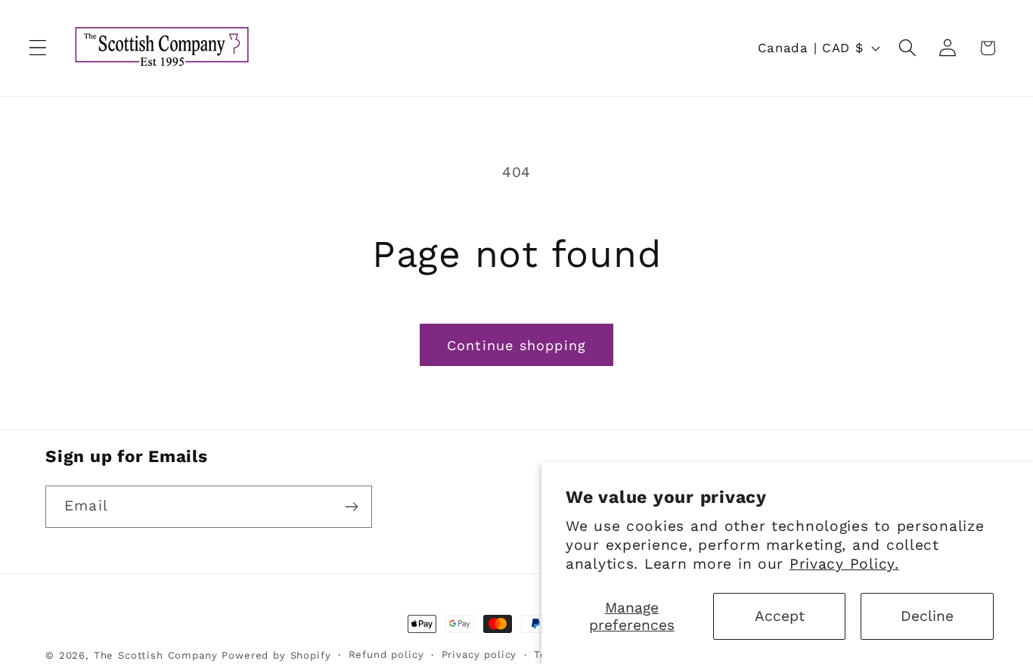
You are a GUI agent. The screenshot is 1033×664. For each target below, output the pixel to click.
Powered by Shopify (276, 655)
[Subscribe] (351, 507)
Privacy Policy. (844, 563)
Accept (780, 616)
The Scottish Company (156, 655)
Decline (927, 616)
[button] (38, 48)
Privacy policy (479, 654)
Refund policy (386, 654)
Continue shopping (516, 345)
